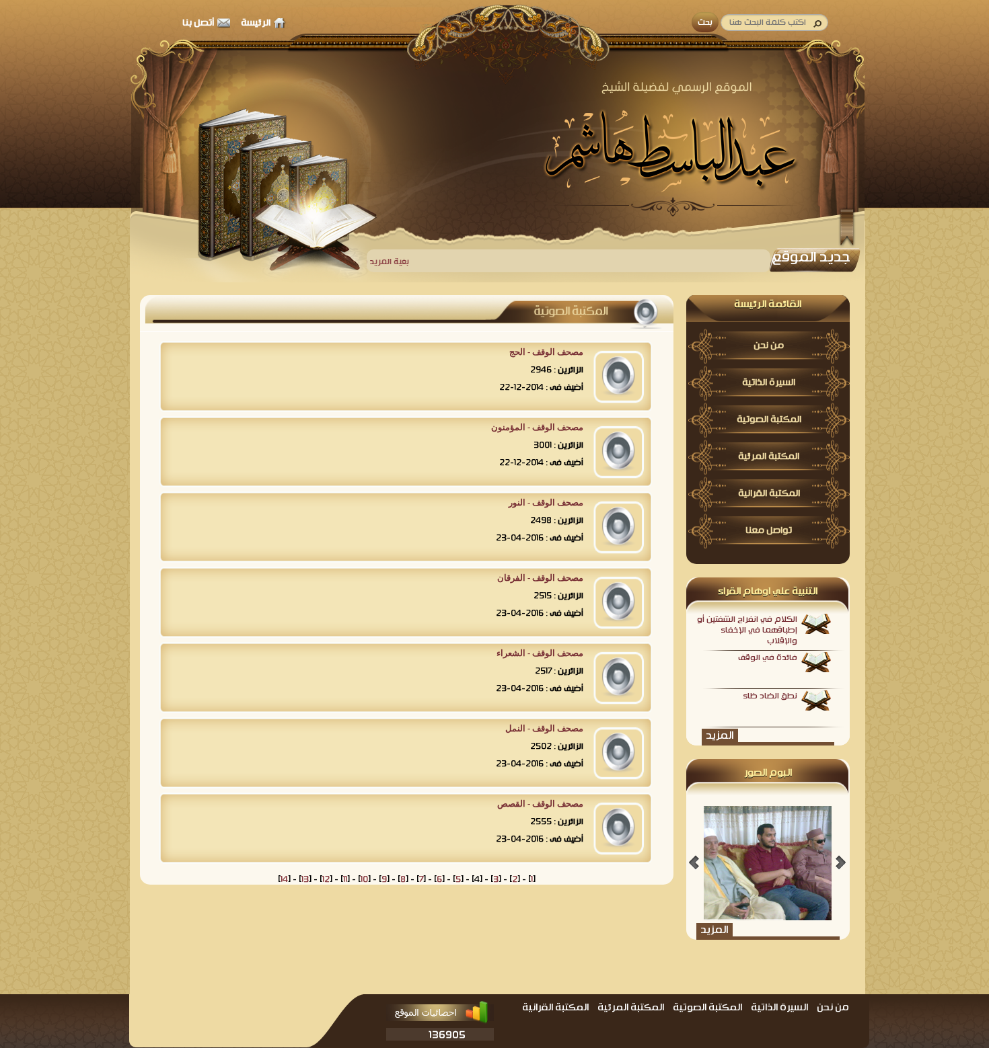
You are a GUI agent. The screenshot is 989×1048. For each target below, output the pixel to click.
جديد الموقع (811, 257)
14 (284, 879)
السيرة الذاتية (768, 382)
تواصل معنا (768, 530)
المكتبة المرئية (768, 456)
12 (326, 879)
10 (364, 879)
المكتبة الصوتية (769, 419)
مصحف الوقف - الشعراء (540, 653)
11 (345, 879)
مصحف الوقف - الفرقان (540, 578)
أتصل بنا (198, 23)
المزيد (719, 735)
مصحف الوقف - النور (546, 502)
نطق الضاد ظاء (770, 696)
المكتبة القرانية (769, 493)
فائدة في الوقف (767, 657)
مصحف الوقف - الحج (546, 352)
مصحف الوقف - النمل (544, 728)
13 (305, 879)
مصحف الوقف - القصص (540, 804)
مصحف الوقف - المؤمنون (537, 427)
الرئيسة (255, 23)
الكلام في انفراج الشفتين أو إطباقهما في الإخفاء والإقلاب (747, 630)
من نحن (769, 345)
